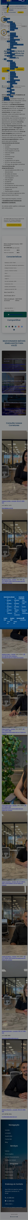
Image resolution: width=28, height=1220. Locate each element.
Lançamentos (20, 618)
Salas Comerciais (24, 601)
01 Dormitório (9, 599)
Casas (12, 597)
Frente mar (8, 622)
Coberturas (9, 613)
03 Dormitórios (9, 606)
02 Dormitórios (9, 602)
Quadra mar (15, 622)
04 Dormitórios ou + (9, 610)
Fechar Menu (23, 618)
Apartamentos (8, 597)
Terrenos (24, 611)
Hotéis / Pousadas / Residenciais (24, 607)
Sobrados (17, 610)
